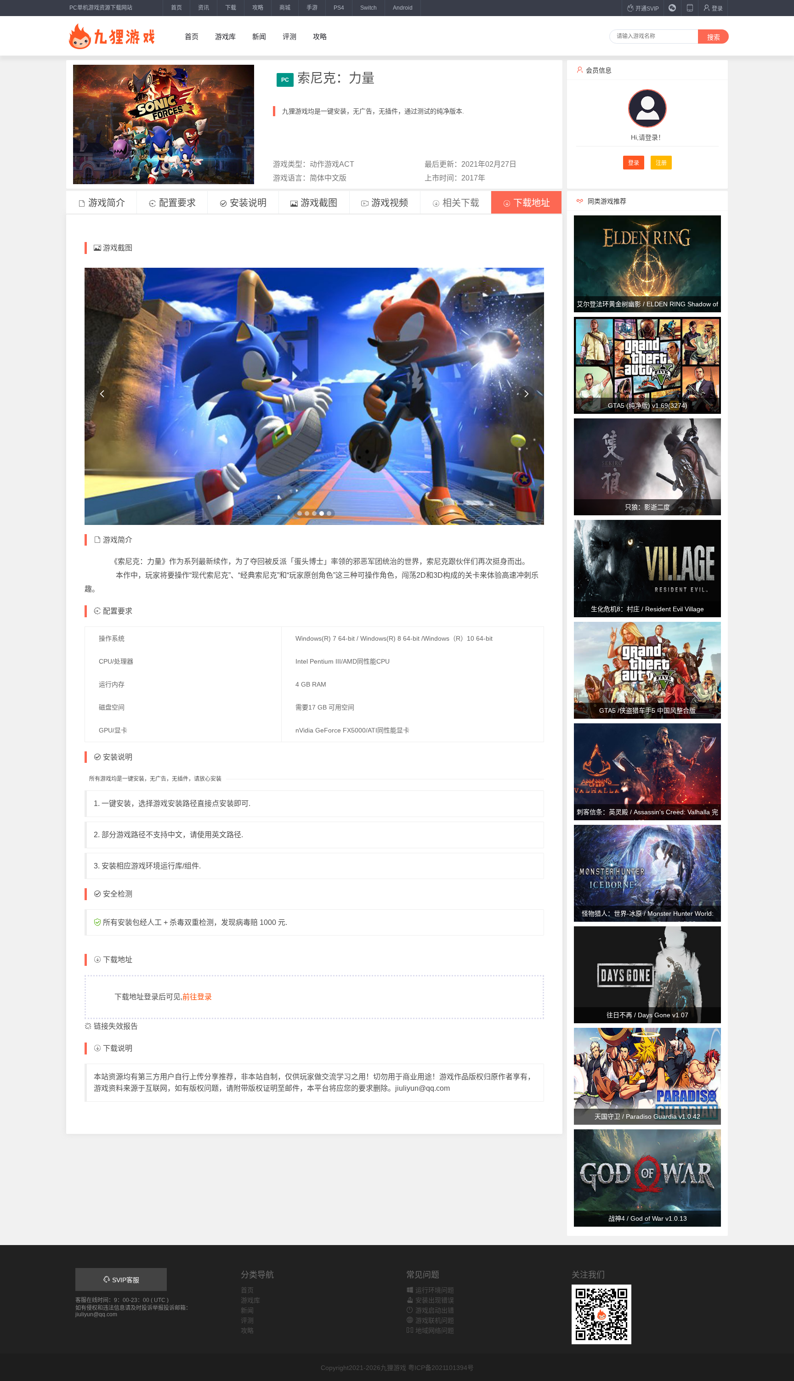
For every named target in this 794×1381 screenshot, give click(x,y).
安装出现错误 (434, 1300)
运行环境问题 (434, 1290)
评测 (289, 36)
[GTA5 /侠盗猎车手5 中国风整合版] (647, 669)
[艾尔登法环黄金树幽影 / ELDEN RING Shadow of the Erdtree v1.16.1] (647, 263)
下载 (230, 8)
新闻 (259, 36)
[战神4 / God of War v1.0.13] (647, 1177)
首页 (176, 8)
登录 (716, 9)
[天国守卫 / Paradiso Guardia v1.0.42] (647, 1076)
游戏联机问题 (434, 1320)
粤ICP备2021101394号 (441, 1367)
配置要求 (176, 203)
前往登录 (197, 997)
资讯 (203, 8)
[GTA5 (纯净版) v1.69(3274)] (647, 364)
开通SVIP (646, 9)
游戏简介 (105, 203)
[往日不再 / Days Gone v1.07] (647, 974)
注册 (661, 163)
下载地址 (530, 203)
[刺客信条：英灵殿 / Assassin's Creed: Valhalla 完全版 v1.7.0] (647, 771)
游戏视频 (388, 203)
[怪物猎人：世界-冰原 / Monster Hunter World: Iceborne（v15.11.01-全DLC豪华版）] (647, 872)
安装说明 (247, 203)
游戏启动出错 (434, 1310)
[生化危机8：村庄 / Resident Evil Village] (647, 568)
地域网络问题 (434, 1330)
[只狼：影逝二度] (647, 466)
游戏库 (225, 36)
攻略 (257, 8)
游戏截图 (317, 203)
